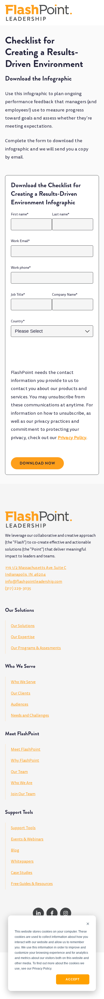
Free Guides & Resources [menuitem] (32, 884)
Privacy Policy (72, 438)
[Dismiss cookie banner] (87, 924)
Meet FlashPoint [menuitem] (25, 749)
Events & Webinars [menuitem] (27, 839)
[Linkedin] (38, 913)
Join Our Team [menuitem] (23, 794)
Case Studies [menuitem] (21, 872)
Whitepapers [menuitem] (22, 861)
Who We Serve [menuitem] (23, 682)
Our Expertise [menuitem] (23, 637)
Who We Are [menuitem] (21, 783)
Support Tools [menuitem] (23, 828)
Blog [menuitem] (15, 850)
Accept (73, 979)
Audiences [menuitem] (19, 704)
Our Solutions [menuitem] (23, 626)
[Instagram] (65, 913)
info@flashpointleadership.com (33, 581)
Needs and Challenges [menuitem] (30, 715)
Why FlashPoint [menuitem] (25, 760)
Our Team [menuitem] (19, 772)
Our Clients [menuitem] (20, 693)
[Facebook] (52, 913)
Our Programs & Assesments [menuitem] (36, 648)
